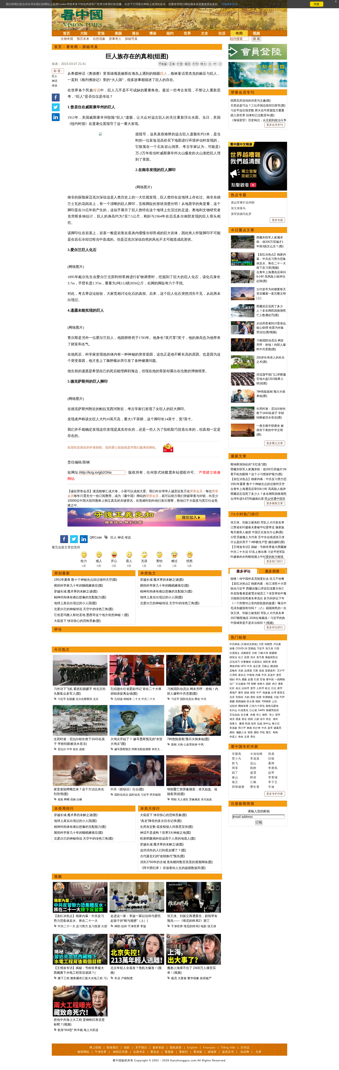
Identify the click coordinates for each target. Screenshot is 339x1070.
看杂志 (154, 1051)
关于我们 (141, 1047)
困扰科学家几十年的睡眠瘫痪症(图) (78, 585)
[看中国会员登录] (257, 52)
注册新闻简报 (242, 804)
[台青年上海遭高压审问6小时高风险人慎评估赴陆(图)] (242, 272)
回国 (250, 719)
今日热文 (62, 649)
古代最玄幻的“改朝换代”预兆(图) (162, 856)
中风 (201, 744)
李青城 (273, 777)
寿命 (240, 736)
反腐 (250, 679)
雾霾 (232, 701)
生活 (221, 33)
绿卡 (262, 719)
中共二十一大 (66, 926)
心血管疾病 (190, 744)
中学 (69, 749)
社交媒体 (241, 683)
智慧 (250, 732)
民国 (247, 723)
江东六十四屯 (257, 705)
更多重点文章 (274, 443)
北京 (95, 699)
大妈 (246, 697)
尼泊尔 (62, 749)
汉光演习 (235, 661)
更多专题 (277, 220)
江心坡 (253, 710)
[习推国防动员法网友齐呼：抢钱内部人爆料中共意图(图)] (193, 657)
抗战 (259, 723)
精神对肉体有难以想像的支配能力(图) (80, 597)
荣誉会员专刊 (242, 92)
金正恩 (257, 666)
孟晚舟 (233, 670)
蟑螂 (66, 799)
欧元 (267, 688)
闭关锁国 (155, 794)
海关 (232, 719)
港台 (135, 33)
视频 (256, 33)
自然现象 (99, 38)
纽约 (170, 33)
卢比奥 (277, 644)
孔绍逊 (118, 699)
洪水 (252, 657)
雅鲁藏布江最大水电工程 (86, 978)
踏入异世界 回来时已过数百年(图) (252, 115)
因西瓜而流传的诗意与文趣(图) (251, 100)
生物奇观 (67, 38)
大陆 (83, 33)
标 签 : (58, 71)
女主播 (245, 714)
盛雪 (253, 772)
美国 (118, 33)
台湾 (273, 692)
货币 (252, 688)
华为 (238, 679)
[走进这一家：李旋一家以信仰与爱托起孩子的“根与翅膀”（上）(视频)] (136, 884)
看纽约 (183, 1051)
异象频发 (194, 799)
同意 (316, 4)
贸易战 (252, 648)
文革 (246, 736)
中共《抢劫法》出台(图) (127, 789)
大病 (180, 744)
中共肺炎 (235, 644)
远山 (253, 763)
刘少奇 (257, 727)
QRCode (96, 537)
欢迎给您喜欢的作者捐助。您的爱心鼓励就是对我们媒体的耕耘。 (113, 447)
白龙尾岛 (243, 710)
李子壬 (273, 782)
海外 (276, 719)
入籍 (256, 719)
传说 (54, 85)
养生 (252, 736)
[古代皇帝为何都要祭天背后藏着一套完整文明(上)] (242, 289)
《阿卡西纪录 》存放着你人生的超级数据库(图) (173, 868)
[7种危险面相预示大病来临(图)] (193, 707)
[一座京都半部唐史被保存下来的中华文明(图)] (242, 425)
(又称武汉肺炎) (249, 644)
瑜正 (235, 782)
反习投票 (94, 926)
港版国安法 (271, 657)
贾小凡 (236, 758)
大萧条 (182, 978)
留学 (277, 714)
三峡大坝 (263, 652)
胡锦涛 (127, 699)
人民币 (260, 688)
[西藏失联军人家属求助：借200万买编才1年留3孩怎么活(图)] (242, 237)
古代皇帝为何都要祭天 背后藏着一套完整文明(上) (271, 294)
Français (209, 1047)
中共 (203, 699)
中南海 (250, 674)
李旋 (143, 926)
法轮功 (233, 705)
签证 (244, 719)
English (192, 1047)
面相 (174, 744)
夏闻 (271, 763)
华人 (258, 714)
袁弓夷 (260, 657)
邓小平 (242, 727)
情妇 (232, 679)
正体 (172, 64)
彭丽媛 (71, 699)
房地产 (233, 692)
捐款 (127, 1047)
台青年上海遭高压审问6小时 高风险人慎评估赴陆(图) (271, 276)
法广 (232, 683)
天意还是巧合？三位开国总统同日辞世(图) (258, 105)
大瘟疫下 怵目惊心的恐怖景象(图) (77, 620)
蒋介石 (276, 723)
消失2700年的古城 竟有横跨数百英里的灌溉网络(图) (176, 862)
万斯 (255, 670)
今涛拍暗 (256, 753)
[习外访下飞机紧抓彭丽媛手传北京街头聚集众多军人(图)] (80, 657)
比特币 (245, 688)
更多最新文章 (274, 503)
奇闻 (239, 33)
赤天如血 (206, 799)
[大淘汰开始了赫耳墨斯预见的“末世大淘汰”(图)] (136, 707)
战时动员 (134, 794)
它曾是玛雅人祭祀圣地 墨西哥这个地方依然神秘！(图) (91, 615)
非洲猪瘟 (267, 697)
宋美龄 (233, 727)
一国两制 (280, 679)
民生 (269, 719)
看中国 (84, 17)
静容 (253, 777)
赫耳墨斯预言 (122, 749)
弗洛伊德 (235, 666)
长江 (240, 657)
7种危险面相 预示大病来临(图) (188, 739)
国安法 (233, 657)
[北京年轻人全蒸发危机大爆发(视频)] (136, 936)
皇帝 (270, 727)
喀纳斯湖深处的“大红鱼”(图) (249, 464)
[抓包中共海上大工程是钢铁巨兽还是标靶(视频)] (80, 988)
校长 (75, 749)
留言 (187, 64)
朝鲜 (253, 683)
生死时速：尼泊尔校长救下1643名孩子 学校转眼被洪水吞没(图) (271, 413)
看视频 (169, 1051)
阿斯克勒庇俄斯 (141, 749)
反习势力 (82, 926)
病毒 (232, 648)
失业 (117, 978)
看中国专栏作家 (244, 747)
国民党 (267, 661)
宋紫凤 (236, 753)
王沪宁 (281, 670)
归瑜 (271, 758)
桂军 (253, 723)
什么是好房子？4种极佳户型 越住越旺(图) (258, 542)
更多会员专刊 (274, 124)
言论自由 (235, 714)
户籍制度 (127, 978)
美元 (238, 688)
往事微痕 (246, 661)
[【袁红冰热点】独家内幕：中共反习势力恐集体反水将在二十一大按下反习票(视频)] (80, 884)
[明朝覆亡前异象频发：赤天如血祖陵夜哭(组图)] (193, 757)
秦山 (235, 777)
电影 (204, 926)
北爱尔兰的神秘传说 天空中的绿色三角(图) (83, 609)
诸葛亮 (277, 727)
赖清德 (274, 666)
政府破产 (206, 978)
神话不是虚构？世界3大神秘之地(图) (165, 832)
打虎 (256, 679)
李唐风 (273, 768)
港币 (279, 688)
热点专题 (239, 195)
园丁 (235, 772)
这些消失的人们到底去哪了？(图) (163, 850)
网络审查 (243, 705)
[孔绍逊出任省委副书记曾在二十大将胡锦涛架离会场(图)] (136, 657)
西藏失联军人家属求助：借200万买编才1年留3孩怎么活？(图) (269, 242)
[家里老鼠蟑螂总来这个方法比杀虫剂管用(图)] (80, 757)
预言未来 (83, 38)
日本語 (245, 1047)
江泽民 (233, 674)
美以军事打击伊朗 (242, 202)
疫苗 (246, 657)
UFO (243, 666)
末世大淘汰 (158, 749)
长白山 (233, 710)
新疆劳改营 (272, 710)
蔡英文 (281, 692)
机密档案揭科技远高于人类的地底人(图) (167, 838)
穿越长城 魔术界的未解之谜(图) (76, 591)
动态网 (244, 1051)
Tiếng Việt (228, 1047)
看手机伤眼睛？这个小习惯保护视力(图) (256, 474)
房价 (252, 697)
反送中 (271, 674)
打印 (195, 64)
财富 (252, 692)
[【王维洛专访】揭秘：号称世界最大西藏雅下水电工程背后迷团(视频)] (80, 936)
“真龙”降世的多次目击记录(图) (161, 821)
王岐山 (265, 666)
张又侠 (211, 926)
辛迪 (271, 786)
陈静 (253, 768)
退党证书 (228, 1051)
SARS (261, 710)
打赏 (180, 64)
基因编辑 (241, 701)
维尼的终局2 (192, 926)
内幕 (258, 674)
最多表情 (272, 571)
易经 (232, 732)
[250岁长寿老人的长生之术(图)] (242, 357)
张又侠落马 (238, 208)
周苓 (235, 768)
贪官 (278, 674)
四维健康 (238, 786)
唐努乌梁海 (272, 705)
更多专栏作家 (274, 793)
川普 (261, 644)
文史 (204, 33)
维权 (258, 701)
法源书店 (139, 1051)
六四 (276, 648)
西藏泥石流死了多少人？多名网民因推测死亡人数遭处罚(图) (271, 311)
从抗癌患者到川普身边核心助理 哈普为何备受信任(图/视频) (271, 328)
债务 (280, 683)
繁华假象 (193, 978)
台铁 (254, 652)
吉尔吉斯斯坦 (84, 699)
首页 (66, 33)
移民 (264, 714)
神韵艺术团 (120, 1051)
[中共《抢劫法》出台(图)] (136, 757)
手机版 (163, 64)
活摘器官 (246, 652)
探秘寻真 (131, 38)
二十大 (136, 699)
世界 (187, 33)
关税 (240, 670)
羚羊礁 (78, 1030)
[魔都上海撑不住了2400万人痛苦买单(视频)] (193, 936)
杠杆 (232, 688)
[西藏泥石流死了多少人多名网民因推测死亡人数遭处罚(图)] (242, 306)
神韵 (117, 926)
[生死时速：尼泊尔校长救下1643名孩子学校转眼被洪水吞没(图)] (80, 707)
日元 (273, 688)
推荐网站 (83, 1051)
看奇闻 (72, 47)
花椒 (73, 799)
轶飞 (235, 763)
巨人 (54, 76)
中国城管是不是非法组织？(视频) (252, 622)
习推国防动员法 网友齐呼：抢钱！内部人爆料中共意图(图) (271, 345)
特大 (203, 64)
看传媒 (197, 1051)
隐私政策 (176, 1047)
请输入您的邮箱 (259, 811)
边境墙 (248, 670)
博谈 (152, 33)
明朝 (174, 799)
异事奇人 (115, 38)
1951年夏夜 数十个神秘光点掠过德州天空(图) (85, 579)
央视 (252, 714)
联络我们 (112, 1047)
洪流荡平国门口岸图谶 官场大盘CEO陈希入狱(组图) (271, 379)
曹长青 (255, 786)
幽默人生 (241, 732)
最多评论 (243, 571)
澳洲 (241, 723)
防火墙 (250, 701)
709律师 (266, 701)
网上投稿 (95, 1047)
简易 (271, 753)
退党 (274, 661)
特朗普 (268, 644)
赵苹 (271, 772)
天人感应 (182, 799)
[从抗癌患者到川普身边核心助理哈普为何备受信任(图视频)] (242, 323)
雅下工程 (63, 978)
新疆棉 (273, 652)
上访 (274, 701)
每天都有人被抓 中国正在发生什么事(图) (257, 532)
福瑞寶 (212, 1051)
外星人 (233, 736)
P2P (282, 697)
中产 (259, 692)
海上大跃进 (91, 1030)
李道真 (255, 758)
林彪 (249, 727)
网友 (197, 699)
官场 (101, 33)
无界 (259, 1051)
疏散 (82, 749)
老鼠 (60, 799)
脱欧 (268, 683)
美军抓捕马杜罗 (241, 214)
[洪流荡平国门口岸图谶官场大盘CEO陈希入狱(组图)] (242, 374)
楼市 (240, 692)
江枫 (253, 782)
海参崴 (266, 692)
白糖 (79, 799)
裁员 (174, 978)
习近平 (62, 699)
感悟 (256, 732)
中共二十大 (148, 699)
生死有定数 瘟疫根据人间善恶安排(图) (166, 826)
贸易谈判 (270, 670)
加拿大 (261, 683)
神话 (54, 80)
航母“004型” (65, 1030)
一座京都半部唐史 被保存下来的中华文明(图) (270, 430)
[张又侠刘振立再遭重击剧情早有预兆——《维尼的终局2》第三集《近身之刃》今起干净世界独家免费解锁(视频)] (193, 884)
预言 (269, 732)
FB (248, 683)
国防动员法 (187, 699)
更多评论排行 (274, 627)
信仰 (124, 926)
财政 (246, 692)
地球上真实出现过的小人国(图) (75, 603)
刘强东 (239, 697)
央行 (274, 683)
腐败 (244, 679)
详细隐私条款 (229, 4)
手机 (262, 732)
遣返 (238, 719)
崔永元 (242, 674)
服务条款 (158, 1047)
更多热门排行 (274, 561)
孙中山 (267, 723)
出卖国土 (235, 652)
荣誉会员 (196, 491)
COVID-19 (241, 648)
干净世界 (133, 926)
